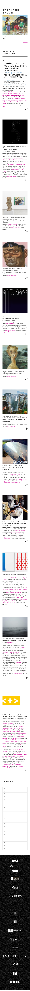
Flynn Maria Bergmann (14, 163)
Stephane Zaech (15, 105)
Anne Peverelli (6, 720)
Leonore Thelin (15, 532)
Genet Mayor (6, 740)
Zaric (8, 768)
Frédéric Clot (16, 738)
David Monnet (6, 95)
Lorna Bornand (20, 748)
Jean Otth (18, 662)
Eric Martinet (15, 735)
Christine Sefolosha (18, 93)
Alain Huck (10, 92)
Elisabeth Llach (22, 733)
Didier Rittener (16, 652)
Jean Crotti (11, 100)
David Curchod (16, 731)
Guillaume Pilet (15, 98)
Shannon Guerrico (21, 479)
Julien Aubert (10, 101)
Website (25, 42)
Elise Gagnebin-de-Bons (17, 95)
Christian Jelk (14, 728)
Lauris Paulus (16, 169)
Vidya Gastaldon (15, 482)
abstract (9, 578)
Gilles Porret (11, 164)
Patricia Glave (11, 756)
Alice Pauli (15, 578)
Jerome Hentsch (18, 100)
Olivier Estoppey (17, 754)
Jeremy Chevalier (20, 530)
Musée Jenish (11, 642)
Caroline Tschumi (7, 93)
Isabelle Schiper (14, 741)
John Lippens (23, 589)
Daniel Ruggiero (6, 731)
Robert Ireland (6, 105)
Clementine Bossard (8, 159)
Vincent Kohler (18, 673)
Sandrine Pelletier (10, 330)
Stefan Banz (11, 672)
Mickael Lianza (19, 753)
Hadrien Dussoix (15, 740)
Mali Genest (14, 749)
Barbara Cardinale (7, 723)
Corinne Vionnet (7, 652)
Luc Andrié (18, 101)
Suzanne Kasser (16, 764)
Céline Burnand (18, 158)
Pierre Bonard (20, 756)
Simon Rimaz (19, 597)
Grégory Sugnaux (20, 164)
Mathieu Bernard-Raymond (14, 592)
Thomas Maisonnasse (8, 602)
